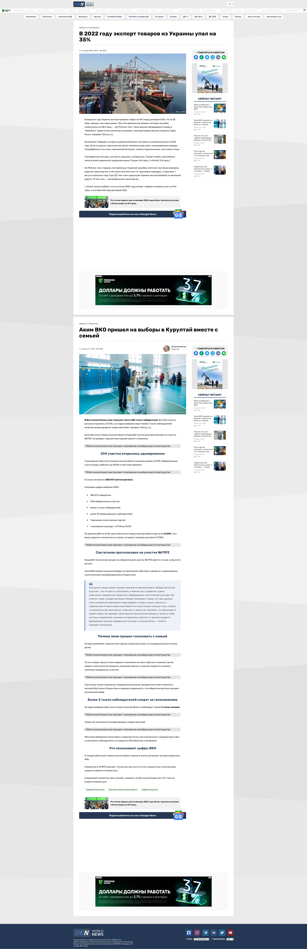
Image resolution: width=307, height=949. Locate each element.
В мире (173, 16)
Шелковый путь (274, 16)
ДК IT (185, 16)
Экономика (31, 16)
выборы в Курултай (150, 790)
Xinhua (238, 16)
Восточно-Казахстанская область (123, 790)
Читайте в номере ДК (139, 16)
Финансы (83, 16)
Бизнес (97, 16)
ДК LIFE (212, 16)
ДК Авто (198, 16)
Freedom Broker (114, 16)
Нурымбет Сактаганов (95, 790)
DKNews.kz (107, 134)
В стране (159, 16)
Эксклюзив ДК (65, 16)
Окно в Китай (254, 16)
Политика (47, 16)
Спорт (225, 16)
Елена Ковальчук (178, 347)
